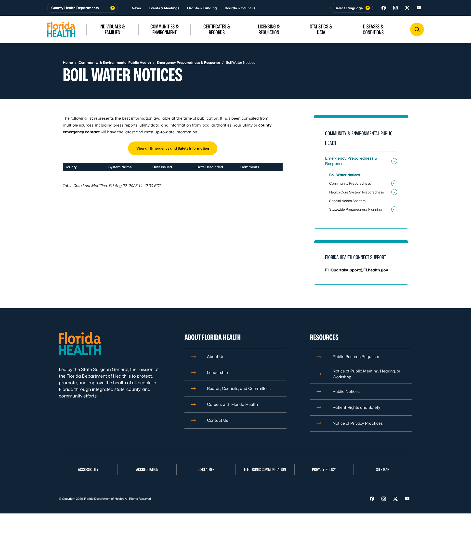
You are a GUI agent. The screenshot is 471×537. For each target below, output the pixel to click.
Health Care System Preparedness (356, 192)
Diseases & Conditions (373, 29)
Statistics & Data (321, 29)
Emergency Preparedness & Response (188, 62)
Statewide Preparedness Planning (355, 209)
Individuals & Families (112, 29)
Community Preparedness (350, 183)
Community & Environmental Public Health (114, 62)
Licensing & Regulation (269, 29)
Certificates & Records (216, 29)
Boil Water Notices (344, 175)
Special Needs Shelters (347, 201)
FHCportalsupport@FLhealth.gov (356, 270)
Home (68, 62)
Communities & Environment (164, 29)
